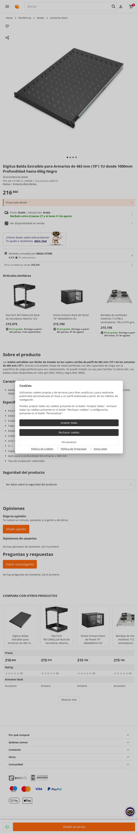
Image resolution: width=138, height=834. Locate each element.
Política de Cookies (42, 448)
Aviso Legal (100, 448)
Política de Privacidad (73, 448)
